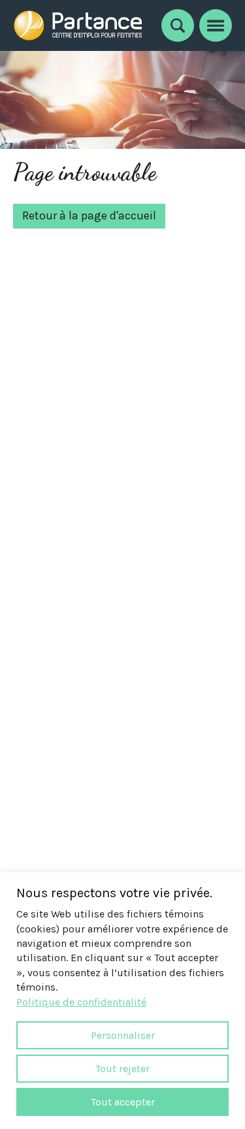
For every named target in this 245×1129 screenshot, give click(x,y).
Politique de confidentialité (81, 1002)
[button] (215, 24)
